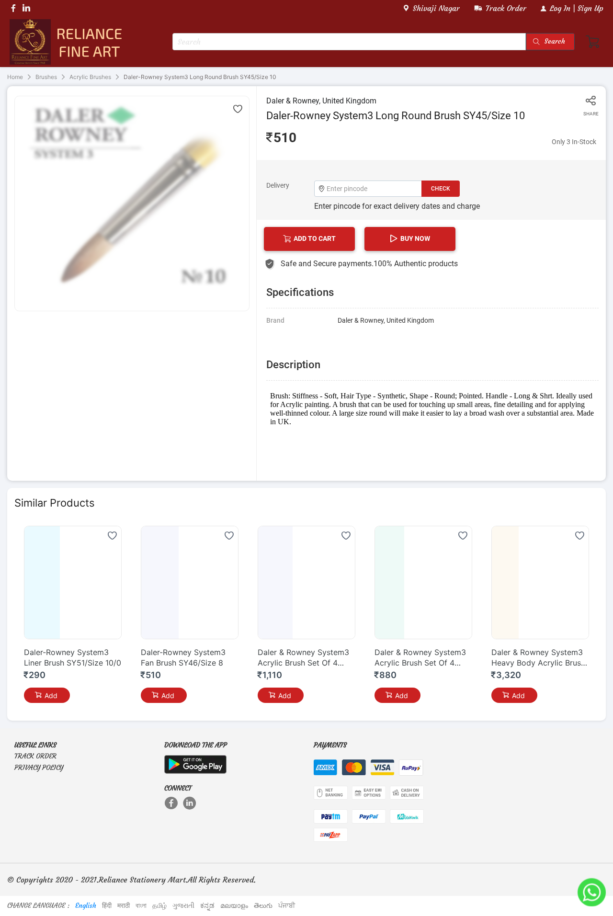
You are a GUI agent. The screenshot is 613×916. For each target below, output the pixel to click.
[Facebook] (172, 803)
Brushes (46, 76)
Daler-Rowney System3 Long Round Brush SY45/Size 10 (200, 76)
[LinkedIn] (190, 803)
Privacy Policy (38, 767)
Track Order (35, 756)
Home (15, 76)
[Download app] (195, 762)
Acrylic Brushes (90, 76)
